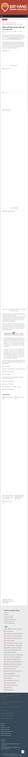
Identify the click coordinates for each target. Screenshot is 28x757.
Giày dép (14, 22)
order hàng (7, 659)
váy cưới (17, 675)
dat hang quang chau (9, 643)
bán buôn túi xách (9, 636)
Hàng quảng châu (17, 647)
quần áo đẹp (7, 666)
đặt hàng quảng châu (9, 689)
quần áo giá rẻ (18, 661)
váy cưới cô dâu (8, 678)
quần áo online (8, 664)
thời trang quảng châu (10, 673)
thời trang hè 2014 (17, 671)
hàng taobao (7, 650)
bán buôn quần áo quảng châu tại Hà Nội (14, 633)
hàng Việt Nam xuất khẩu (10, 652)
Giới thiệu (3, 739)
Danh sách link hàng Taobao (10, 619)
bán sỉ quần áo (18, 638)
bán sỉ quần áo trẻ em (9, 640)
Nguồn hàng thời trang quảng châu (9, 754)
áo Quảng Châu (8, 685)
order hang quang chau (16, 657)
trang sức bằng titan (9, 675)
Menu (2, 16)
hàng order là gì (8, 647)
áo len (14, 682)
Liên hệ (3, 741)
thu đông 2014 (16, 666)
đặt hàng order (8, 687)
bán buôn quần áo (9, 631)
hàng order (19, 645)
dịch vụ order (19, 643)
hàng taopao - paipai (17, 650)
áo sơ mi (15, 685)
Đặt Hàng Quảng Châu (9, 31)
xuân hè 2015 (8, 682)
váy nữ (17, 680)
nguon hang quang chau (10, 654)
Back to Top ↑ (20, 755)
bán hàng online (18, 636)
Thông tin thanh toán (8, 617)
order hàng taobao (16, 659)
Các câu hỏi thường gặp (9, 623)
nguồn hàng (20, 654)
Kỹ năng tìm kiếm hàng (9, 621)
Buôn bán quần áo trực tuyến (15, 628)
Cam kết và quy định (8, 616)
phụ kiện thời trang (9, 661)
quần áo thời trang (17, 664)
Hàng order (8, 22)
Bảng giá (6, 614)
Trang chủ (6, 612)
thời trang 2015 (8, 671)
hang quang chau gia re (10, 645)
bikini (6, 628)
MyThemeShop (13, 755)
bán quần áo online (9, 638)
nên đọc (7, 657)
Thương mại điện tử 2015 (10, 668)
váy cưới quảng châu (9, 680)
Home (3, 22)
